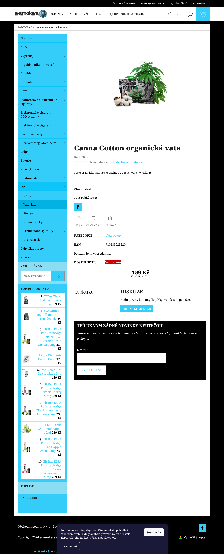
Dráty (27, 196)
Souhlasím (154, 532)
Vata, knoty (31, 204)
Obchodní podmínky (32, 526)
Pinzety (28, 213)
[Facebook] (78, 207)
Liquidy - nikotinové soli (38, 65)
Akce (24, 47)
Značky (26, 257)
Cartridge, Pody (31, 134)
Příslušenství (30, 178)
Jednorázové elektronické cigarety (39, 102)
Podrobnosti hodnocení (129, 162)
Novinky (27, 38)
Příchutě (26, 82)
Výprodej (27, 56)
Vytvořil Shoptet (195, 537)
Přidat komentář (136, 309)
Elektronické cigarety (36, 125)
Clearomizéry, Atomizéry (38, 143)
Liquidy (26, 73)
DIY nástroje (32, 240)
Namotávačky (33, 222)
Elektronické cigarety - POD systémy (37, 114)
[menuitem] (57, 14)
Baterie (26, 160)
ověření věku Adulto (48, 551)
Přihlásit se (91, 370)
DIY (23, 187)
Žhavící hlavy (30, 169)
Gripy (25, 152)
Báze (24, 91)
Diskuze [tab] (84, 292)
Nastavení (70, 546)
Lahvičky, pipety (32, 248)
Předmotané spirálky (38, 231)
